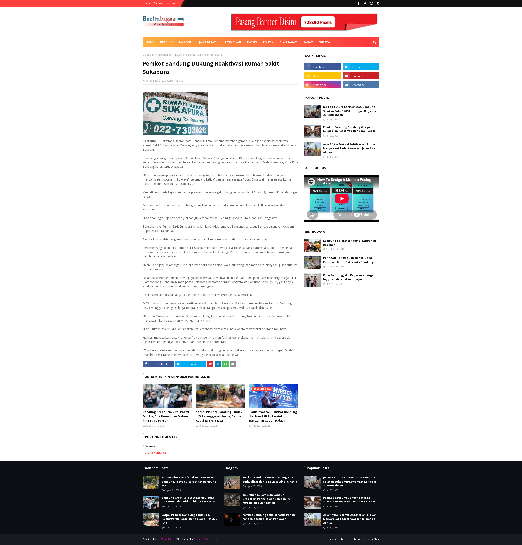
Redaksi (158, 3)
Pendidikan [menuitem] (233, 42)
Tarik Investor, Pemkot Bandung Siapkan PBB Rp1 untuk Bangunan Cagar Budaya (273, 416)
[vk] (361, 84)
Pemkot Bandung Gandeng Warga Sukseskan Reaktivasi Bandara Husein (349, 129)
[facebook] (359, 3)
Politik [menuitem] (268, 42)
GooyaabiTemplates (205, 539)
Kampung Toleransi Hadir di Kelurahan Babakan (349, 242)
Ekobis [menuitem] (252, 42)
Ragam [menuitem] (308, 42)
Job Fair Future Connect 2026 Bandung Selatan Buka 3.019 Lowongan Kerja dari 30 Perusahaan (350, 111)
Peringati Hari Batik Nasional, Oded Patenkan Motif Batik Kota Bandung (348, 260)
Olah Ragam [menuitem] (288, 42)
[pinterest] (377, 3)
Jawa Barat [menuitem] (207, 42)
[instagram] (371, 3)
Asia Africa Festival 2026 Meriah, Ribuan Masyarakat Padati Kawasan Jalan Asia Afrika (350, 148)
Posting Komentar (155, 452)
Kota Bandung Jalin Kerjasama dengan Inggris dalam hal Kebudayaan (349, 277)
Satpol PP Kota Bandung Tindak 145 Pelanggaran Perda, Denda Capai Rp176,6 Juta (219, 416)
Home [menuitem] (150, 42)
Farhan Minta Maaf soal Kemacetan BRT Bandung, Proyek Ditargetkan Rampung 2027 (188, 481)
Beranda (148, 54)
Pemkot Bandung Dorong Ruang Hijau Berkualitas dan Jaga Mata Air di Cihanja (269, 479)
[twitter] (365, 3)
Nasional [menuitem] (186, 42)
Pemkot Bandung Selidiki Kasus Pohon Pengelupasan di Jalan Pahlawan (268, 517)
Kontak (171, 3)
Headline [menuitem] (166, 42)
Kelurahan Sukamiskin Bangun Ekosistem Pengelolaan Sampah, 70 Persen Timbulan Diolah (266, 499)
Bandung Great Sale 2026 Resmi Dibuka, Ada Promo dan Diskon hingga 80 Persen (166, 416)
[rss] (322, 75)
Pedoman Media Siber (366, 539)
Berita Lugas (153, 80)
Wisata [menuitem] (324, 42)
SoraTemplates (165, 539)
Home (146, 3)
